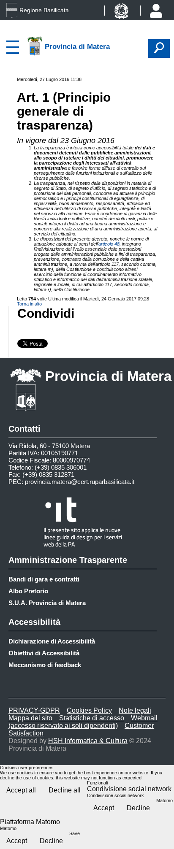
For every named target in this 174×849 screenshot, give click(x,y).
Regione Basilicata (44, 10)
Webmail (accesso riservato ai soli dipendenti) (83, 721)
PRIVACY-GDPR (34, 710)
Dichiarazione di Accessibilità (51, 641)
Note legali (135, 710)
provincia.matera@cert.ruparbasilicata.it (79, 481)
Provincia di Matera (108, 376)
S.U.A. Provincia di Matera (47, 602)
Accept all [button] (21, 790)
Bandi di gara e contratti (43, 579)
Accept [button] (103, 807)
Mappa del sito (30, 718)
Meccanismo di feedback (44, 664)
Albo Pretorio (28, 591)
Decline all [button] (65, 790)
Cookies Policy (89, 710)
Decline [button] (138, 807)
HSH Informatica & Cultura (88, 740)
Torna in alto (29, 303)
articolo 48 (109, 243)
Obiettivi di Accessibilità (43, 653)
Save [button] (74, 833)
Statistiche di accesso (91, 718)
